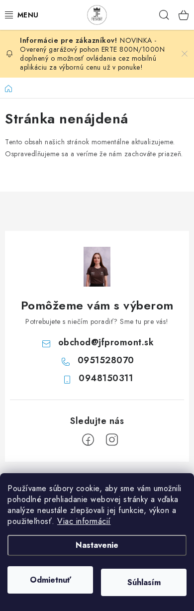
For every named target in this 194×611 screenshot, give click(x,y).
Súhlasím (144, 582)
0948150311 (106, 378)
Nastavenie (97, 545)
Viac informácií (84, 521)
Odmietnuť (50, 580)
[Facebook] (88, 440)
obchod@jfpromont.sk (106, 342)
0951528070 (106, 360)
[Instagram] (112, 440)
